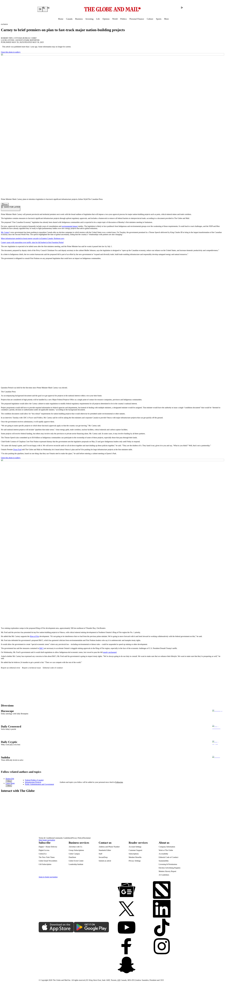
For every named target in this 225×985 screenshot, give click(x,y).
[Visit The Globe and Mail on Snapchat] (126, 965)
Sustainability (164, 861)
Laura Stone (7, 40)
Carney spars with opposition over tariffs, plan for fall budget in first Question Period (32, 242)
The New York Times (47, 857)
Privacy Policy (77, 838)
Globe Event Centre (76, 861)
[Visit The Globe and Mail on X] (126, 909)
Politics (123, 19)
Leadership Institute (76, 864)
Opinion (106, 19)
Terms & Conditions (46, 838)
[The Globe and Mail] (112, 9)
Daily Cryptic (9, 741)
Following (119, 782)
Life (98, 19)
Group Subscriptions (76, 850)
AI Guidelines (164, 875)
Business (79, 19)
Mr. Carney (5, 232)
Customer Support (135, 850)
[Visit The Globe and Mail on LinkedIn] (161, 909)
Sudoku (5, 757)
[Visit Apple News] (161, 890)
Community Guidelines (62, 838)
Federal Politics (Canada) (34, 780)
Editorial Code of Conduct (168, 857)
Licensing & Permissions (168, 864)
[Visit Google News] (126, 890)
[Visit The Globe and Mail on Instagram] (161, 946)
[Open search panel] (45, 9)
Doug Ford (17, 450)
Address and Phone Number (109, 847)
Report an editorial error (10, 668)
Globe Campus (74, 854)
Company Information (167, 847)
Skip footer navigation (47, 840)
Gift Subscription (45, 864)
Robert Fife (7, 38)
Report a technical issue (31, 668)
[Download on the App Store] (56, 927)
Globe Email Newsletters (48, 861)
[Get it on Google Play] (91, 927)
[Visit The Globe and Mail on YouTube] (126, 928)
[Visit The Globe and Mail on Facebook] (126, 946)
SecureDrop (103, 857)
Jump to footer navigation (48, 877)
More (166, 19)
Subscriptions (134, 854)
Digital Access (44, 850)
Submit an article (105, 861)
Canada (69, 19)
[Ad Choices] (183, 9)
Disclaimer (87, 838)
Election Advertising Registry (169, 868)
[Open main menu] (40, 9)
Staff (100, 854)
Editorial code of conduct (53, 668)
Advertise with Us (75, 847)
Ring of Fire (34, 636)
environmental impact (70, 226)
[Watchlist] (50, 9)
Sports (158, 19)
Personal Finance (136, 19)
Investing (89, 19)
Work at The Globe (166, 850)
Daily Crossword (11, 726)
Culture (150, 19)
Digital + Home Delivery (48, 847)
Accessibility (163, 854)
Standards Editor (105, 850)
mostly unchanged (109, 652)
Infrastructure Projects (33, 782)
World (115, 19)
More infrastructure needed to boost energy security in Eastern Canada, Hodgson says (32, 238)
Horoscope (7, 711)
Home (60, 19)
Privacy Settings (135, 861)
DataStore (72, 857)
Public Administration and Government (39, 784)
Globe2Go (43, 854)
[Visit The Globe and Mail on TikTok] (161, 928)
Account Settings (135, 847)
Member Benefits (135, 857)
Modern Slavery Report (167, 871)
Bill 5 (41, 648)
